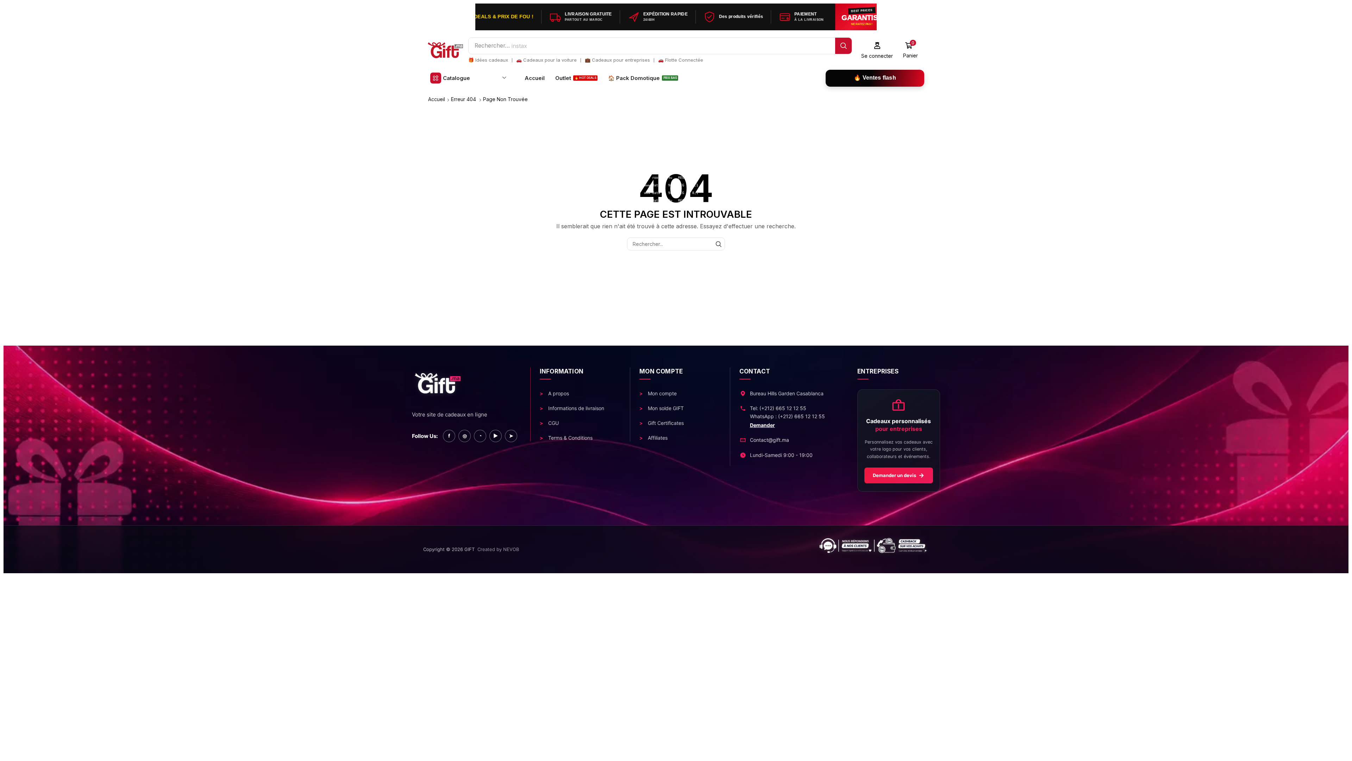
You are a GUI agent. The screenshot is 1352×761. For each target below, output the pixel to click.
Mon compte (661, 393)
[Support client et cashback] (730, 549)
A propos (558, 393)
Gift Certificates (665, 423)
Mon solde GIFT (665, 408)
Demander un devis (898, 475)
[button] (877, 50)
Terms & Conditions (570, 438)
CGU (553, 423)
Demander (762, 425)
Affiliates (657, 438)
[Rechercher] (843, 46)
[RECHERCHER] (718, 243)
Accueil (436, 99)
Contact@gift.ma (769, 440)
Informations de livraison (575, 408)
